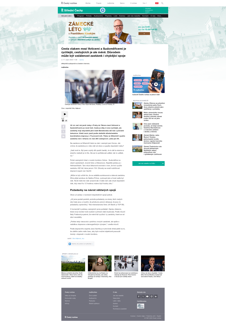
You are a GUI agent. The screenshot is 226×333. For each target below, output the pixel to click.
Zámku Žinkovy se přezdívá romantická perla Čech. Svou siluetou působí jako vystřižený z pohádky (154, 106)
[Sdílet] (66, 120)
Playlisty (108, 16)
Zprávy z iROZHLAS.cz (70, 254)
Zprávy (81, 60)
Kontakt (145, 16)
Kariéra (115, 303)
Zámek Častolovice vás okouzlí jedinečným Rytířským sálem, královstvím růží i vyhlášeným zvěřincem (153, 150)
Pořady (89, 16)
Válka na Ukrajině (70, 295)
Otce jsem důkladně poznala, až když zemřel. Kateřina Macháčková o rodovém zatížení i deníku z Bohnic (153, 128)
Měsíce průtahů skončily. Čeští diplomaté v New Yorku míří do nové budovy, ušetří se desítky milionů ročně (72, 275)
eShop (67, 303)
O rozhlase (133, 3)
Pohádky (137, 83)
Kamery (147, 12)
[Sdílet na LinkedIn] (63, 136)
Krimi (145, 80)
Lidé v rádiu (117, 301)
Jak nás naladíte (133, 16)
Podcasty (92, 301)
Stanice (122, 3)
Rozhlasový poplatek (120, 309)
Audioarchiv (149, 10)
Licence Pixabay (107, 104)
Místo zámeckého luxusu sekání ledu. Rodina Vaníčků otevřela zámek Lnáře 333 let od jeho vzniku (153, 116)
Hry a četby (137, 80)
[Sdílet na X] (63, 131)
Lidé (115, 16)
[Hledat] (162, 3)
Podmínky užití (150, 316)
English (159, 316)
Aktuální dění (66, 16)
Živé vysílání (137, 86)
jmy (83, 238)
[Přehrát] (64, 114)
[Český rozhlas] (69, 3)
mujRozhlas (110, 3)
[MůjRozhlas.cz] (64, 67)
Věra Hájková (76, 238)
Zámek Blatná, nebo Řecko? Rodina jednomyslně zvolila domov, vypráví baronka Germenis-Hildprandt (153, 139)
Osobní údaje (141, 316)
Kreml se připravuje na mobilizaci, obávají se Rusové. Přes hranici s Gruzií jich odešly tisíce (126, 274)
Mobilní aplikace (94, 303)
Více (159, 16)
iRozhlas (88, 3)
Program (98, 3)
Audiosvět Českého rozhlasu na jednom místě (146, 94)
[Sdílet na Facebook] (63, 127)
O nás (153, 16)
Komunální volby (70, 298)
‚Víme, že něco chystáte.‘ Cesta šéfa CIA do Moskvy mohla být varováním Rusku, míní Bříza (151, 274)
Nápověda (116, 298)
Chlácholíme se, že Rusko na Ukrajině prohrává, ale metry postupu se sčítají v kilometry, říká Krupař (99, 275)
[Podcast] (63, 120)
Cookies (132, 316)
